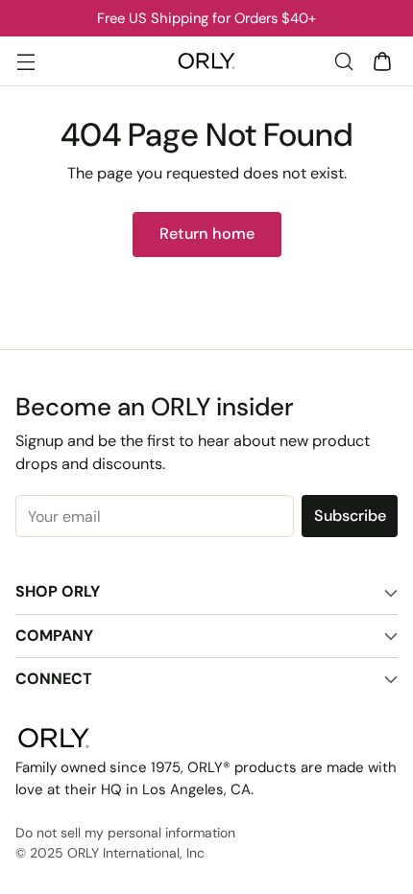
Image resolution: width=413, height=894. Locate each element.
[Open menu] (25, 61)
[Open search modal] (343, 61)
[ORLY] (206, 61)
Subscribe (350, 516)
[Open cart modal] (381, 61)
